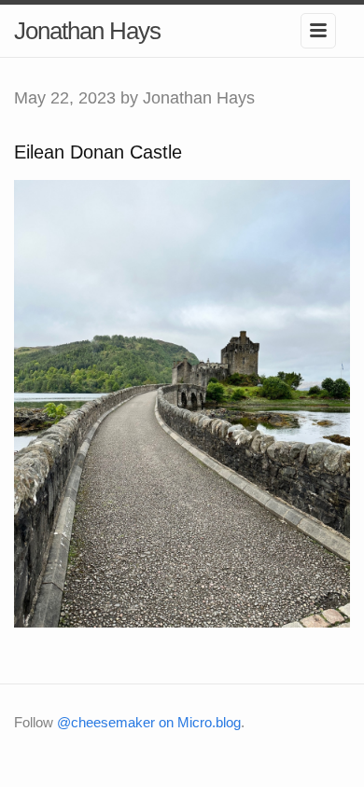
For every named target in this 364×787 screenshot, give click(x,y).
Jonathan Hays (87, 31)
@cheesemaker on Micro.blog (149, 722)
